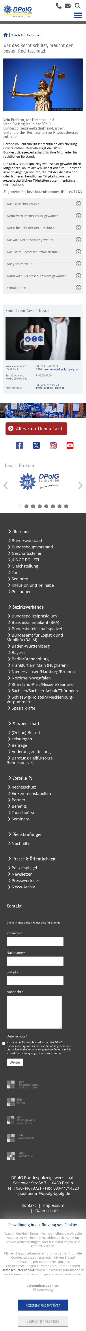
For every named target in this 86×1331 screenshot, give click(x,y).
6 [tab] (53, 506)
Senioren (20, 579)
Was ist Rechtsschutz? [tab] (22, 204)
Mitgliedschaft (25, 723)
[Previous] (6, 485)
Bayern (18, 652)
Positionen (22, 591)
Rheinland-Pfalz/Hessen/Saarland (43, 684)
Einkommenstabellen (31, 793)
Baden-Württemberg (31, 646)
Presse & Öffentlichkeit (34, 858)
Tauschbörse (23, 812)
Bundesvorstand (27, 540)
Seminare (20, 819)
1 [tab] (20, 506)
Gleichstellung (25, 566)
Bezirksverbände (28, 607)
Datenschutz (17, 1036)
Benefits (19, 806)
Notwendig (45, 1290)
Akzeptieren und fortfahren (43, 1305)
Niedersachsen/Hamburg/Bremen (43, 671)
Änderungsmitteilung (31, 751)
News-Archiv (23, 887)
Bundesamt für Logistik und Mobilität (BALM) (35, 637)
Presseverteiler (25, 880)
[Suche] (75, 7)
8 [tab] (66, 506)
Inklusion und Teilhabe (33, 585)
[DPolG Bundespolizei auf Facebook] (18, 445)
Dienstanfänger (27, 834)
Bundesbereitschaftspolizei (37, 628)
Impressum (53, 1205)
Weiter (14, 1062)
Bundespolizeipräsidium (34, 616)
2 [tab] (26, 506)
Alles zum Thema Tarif (39, 428)
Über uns (20, 531)
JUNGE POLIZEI (25, 559)
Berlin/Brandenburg (30, 659)
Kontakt (29, 1205)
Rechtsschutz (24, 787)
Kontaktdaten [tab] (16, 288)
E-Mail (12, 972)
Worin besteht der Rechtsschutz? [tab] (30, 228)
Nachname (16, 952)
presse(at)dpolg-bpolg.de (50, 387)
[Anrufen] (57, 7)
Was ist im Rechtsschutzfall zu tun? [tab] (32, 252)
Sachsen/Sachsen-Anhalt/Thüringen (45, 690)
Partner (18, 800)
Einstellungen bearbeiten (43, 1321)
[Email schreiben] (66, 7)
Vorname (14, 933)
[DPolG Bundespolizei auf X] (35, 445)
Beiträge (19, 745)
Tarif (16, 572)
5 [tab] (46, 506)
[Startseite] (5, 35)
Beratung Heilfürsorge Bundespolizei (30, 760)
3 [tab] (33, 506)
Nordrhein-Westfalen (31, 678)
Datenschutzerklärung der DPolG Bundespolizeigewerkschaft (35, 1044)
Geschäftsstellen (27, 553)
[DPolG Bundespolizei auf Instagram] (52, 446)
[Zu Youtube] (68, 445)
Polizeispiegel (24, 867)
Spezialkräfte (23, 708)
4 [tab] (40, 506)
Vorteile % (17, 35)
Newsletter (22, 874)
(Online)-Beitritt (26, 732)
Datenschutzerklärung (18, 1270)
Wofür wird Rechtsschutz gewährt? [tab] (32, 216)
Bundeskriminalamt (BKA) (35, 622)
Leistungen (22, 739)
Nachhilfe (21, 843)
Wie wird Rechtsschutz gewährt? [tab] (30, 240)
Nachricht (15, 992)
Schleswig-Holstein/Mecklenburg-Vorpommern (40, 699)
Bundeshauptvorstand (32, 547)
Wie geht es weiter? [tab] (20, 264)
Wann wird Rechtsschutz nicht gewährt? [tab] (36, 276)
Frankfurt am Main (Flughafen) (39, 665)
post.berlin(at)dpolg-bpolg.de (61, 369)
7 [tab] (60, 506)
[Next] (80, 485)
